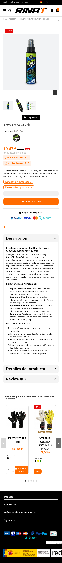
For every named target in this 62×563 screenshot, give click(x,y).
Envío (5, 2)
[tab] (31, 238)
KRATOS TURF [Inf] (17, 439)
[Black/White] (35, 461)
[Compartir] (4, 227)
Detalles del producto (25, 368)
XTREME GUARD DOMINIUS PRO (45, 443)
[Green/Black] (40, 461)
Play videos (32, 117)
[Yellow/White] (38, 461)
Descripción (16, 238)
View (38, 471)
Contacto (25, 2)
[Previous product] (57, 20)
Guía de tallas (15, 2)
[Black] (8, 458)
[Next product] (58, 20)
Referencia (8, 131)
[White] (10, 458)
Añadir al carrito (33, 201)
